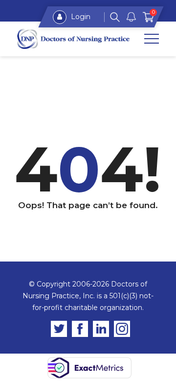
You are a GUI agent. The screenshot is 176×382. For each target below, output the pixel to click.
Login (79, 16)
